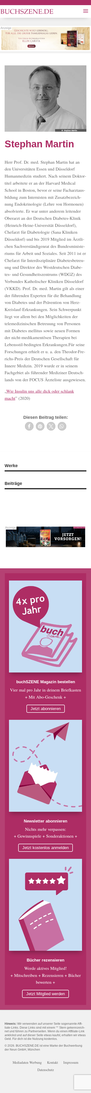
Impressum (70, 1063)
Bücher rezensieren (45, 960)
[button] (29, 426)
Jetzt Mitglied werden (45, 994)
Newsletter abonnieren (45, 821)
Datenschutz (45, 1070)
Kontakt (52, 1063)
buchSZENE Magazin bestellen (45, 682)
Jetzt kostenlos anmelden (45, 847)
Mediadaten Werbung (27, 1063)
